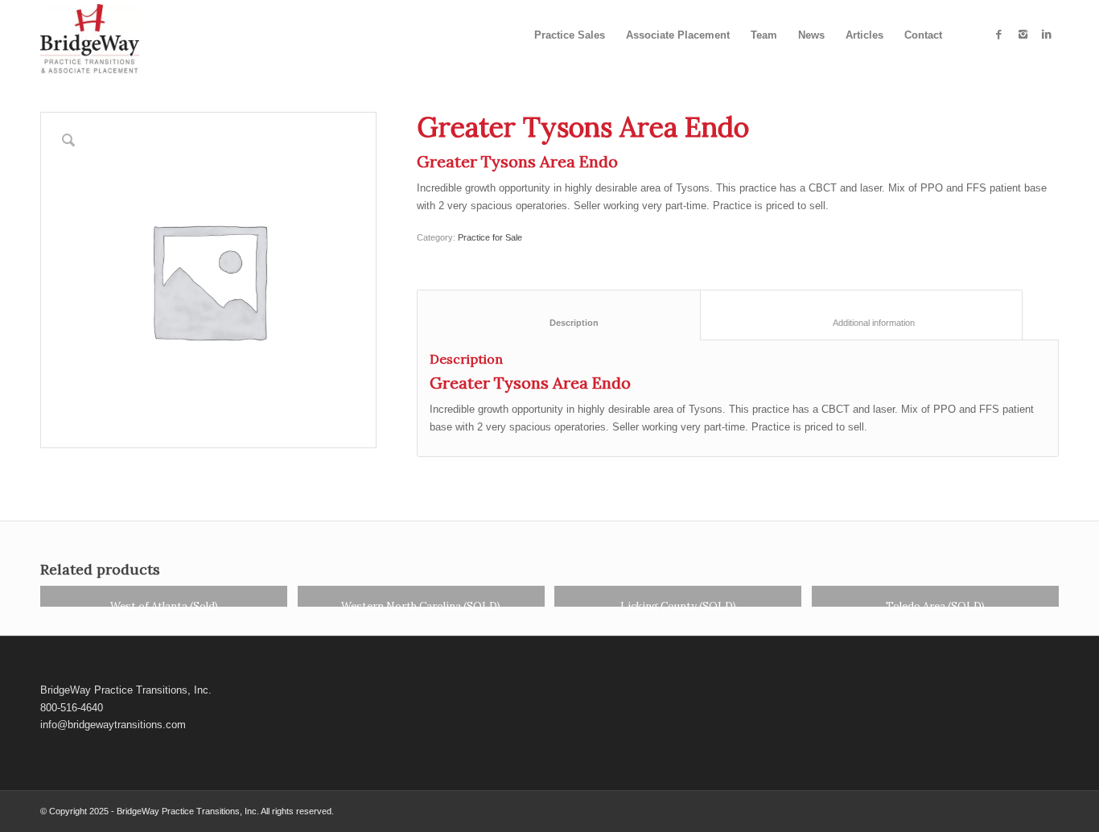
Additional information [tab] (861, 322)
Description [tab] (559, 322)
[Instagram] (1023, 35)
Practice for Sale (490, 237)
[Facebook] (998, 35)
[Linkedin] (1047, 35)
